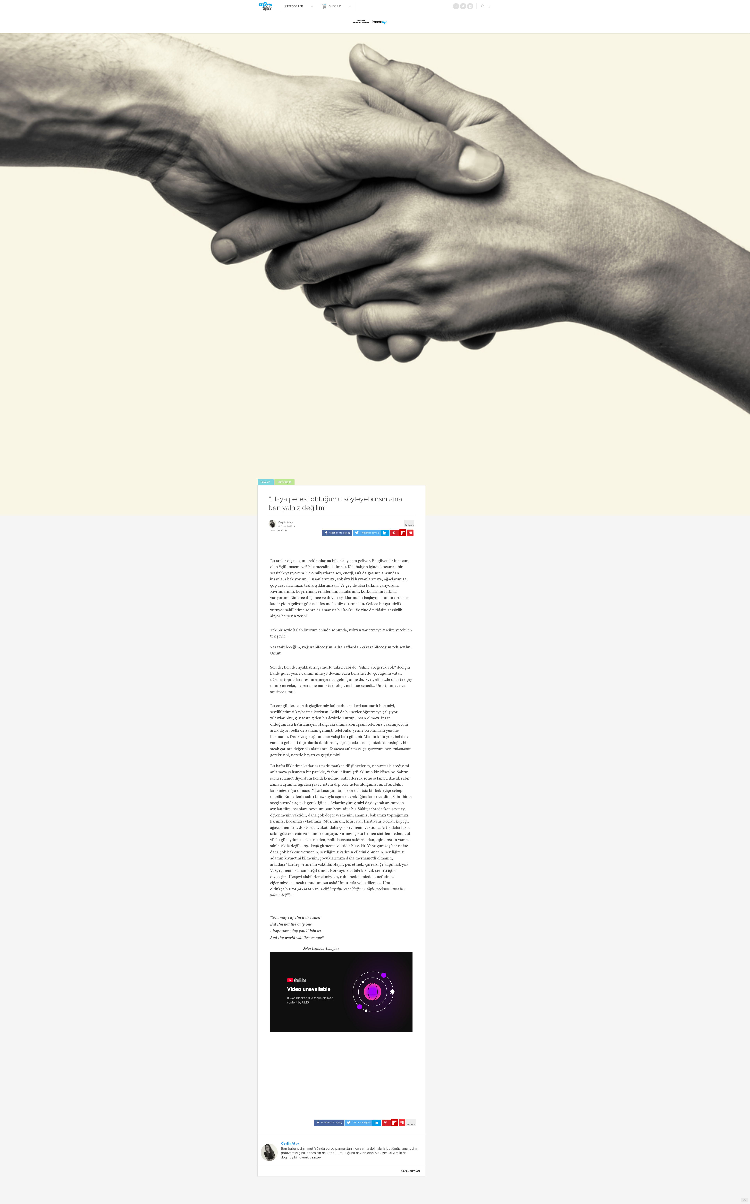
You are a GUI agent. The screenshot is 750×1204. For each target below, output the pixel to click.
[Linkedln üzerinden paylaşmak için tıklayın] (384, 533)
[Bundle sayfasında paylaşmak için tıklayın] (410, 533)
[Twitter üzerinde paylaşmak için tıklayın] (366, 533)
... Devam (315, 1157)
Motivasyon (284, 482)
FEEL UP (266, 482)
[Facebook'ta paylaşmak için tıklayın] (337, 533)
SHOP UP (335, 6)
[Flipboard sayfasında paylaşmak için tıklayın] (402, 532)
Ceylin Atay (285, 522)
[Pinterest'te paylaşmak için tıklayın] (394, 533)
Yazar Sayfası (411, 1171)
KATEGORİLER (294, 6)
